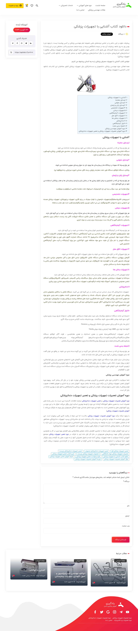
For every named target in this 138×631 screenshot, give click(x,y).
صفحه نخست (100, 5)
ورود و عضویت (13, 6)
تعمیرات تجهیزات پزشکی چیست (88, 454)
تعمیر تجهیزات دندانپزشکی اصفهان (96, 451)
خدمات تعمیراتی (67, 5)
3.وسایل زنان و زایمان (117, 105)
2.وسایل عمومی (120, 103)
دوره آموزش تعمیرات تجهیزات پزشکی (116, 401)
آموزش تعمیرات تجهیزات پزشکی (118, 411)
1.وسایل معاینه (120, 100)
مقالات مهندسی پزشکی (96, 10)
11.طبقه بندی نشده (119, 126)
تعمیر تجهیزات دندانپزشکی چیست (70, 451)
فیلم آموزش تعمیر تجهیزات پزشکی (61, 457)
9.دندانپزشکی (120, 121)
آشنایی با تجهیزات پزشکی (117, 97)
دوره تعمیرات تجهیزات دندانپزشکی (99, 618)
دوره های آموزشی (85, 5)
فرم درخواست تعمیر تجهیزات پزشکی (88, 457)
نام (128, 506)
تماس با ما (80, 10)
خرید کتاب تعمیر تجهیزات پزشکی (63, 454)
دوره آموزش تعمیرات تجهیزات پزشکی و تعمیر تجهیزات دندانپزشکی (102, 131)
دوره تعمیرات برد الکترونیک (123, 620)
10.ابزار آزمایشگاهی (119, 123)
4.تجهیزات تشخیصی (118, 108)
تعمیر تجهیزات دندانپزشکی (91, 401)
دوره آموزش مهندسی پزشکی (115, 129)
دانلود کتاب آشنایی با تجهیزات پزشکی (115, 457)
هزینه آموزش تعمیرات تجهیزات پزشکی (87, 459)
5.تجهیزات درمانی (119, 110)
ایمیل (127, 516)
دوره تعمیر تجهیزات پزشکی (59, 434)
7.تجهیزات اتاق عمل (118, 116)
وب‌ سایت (125, 526)
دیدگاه (126, 481)
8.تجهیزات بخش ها (119, 118)
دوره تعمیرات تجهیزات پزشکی (122, 618)
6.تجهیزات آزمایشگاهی (117, 113)
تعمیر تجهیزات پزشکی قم (120, 451)
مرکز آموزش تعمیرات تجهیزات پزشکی (116, 459)
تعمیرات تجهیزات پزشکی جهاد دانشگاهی (115, 454)
